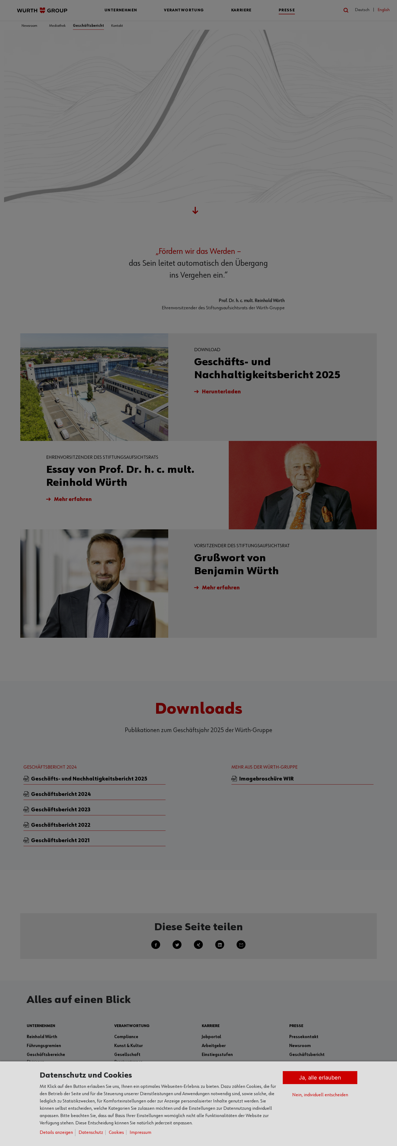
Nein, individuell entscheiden (320, 1094)
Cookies (116, 1132)
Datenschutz (91, 1132)
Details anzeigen (56, 1132)
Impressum (140, 1132)
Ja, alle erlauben (320, 1077)
